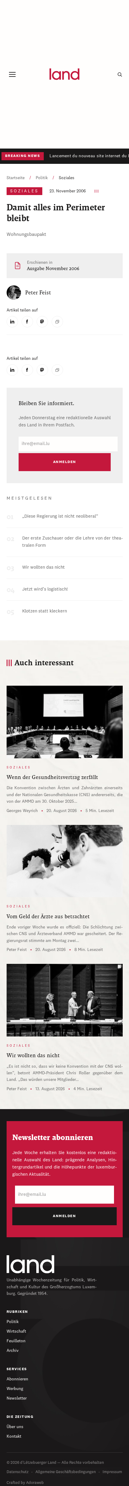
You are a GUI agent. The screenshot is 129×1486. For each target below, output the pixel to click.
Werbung (15, 1389)
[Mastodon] (42, 321)
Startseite (16, 178)
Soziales (66, 178)
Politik (42, 178)
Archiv (13, 1351)
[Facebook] (27, 321)
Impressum (112, 1472)
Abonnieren (17, 1379)
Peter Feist (17, 950)
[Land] (31, 1264)
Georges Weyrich (22, 811)
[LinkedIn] (12, 321)
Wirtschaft (16, 1331)
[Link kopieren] (57, 321)
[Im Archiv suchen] (120, 74)
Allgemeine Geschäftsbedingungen (65, 1472)
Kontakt (14, 1436)
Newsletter (17, 1398)
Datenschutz (17, 1472)
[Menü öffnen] (12, 74)
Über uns (15, 1427)
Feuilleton (16, 1341)
